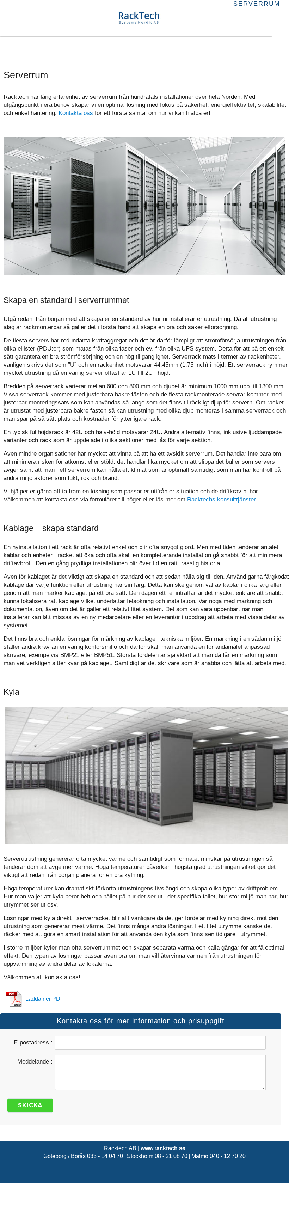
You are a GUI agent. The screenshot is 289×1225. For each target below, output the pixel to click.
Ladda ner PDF (44, 999)
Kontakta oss (76, 113)
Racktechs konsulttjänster (221, 499)
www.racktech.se (163, 1148)
